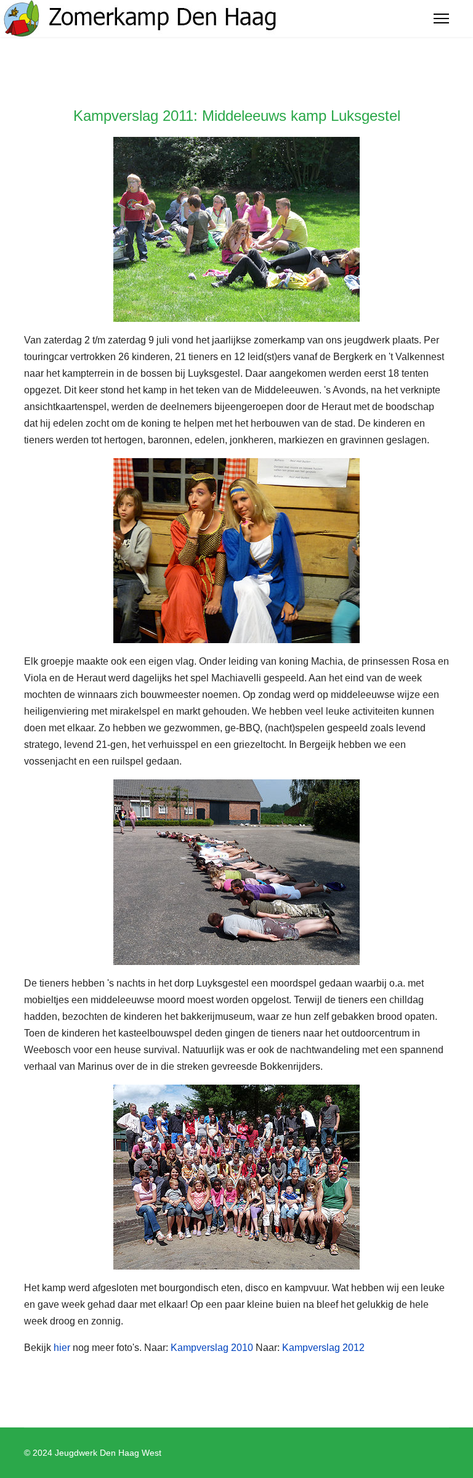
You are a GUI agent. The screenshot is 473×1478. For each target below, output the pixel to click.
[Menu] (441, 18)
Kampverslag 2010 (212, 1347)
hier (62, 1347)
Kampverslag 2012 (323, 1347)
